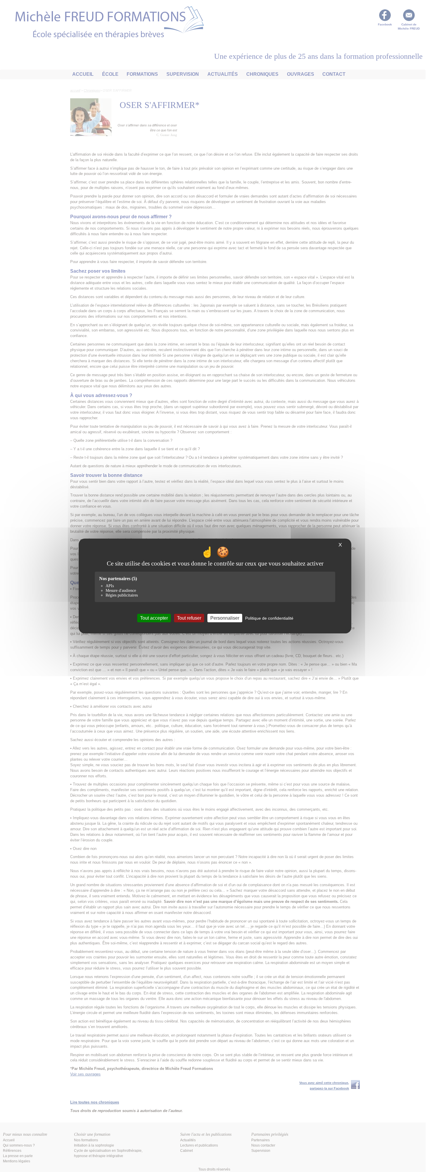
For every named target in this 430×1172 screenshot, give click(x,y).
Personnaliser (224, 618)
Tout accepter (154, 618)
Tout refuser (189, 618)
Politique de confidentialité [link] (269, 618)
